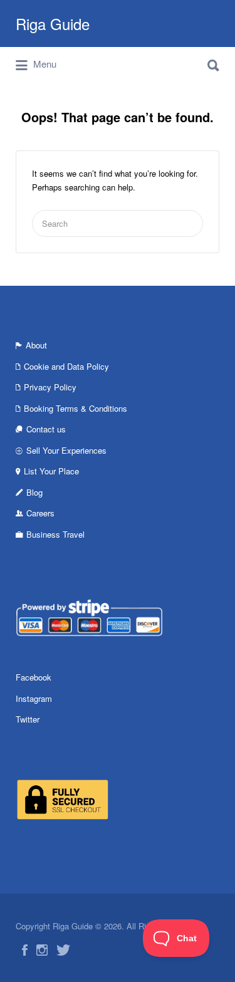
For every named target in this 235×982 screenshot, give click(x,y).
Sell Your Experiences (66, 450)
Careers (40, 513)
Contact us (46, 429)
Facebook (33, 677)
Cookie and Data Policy (66, 366)
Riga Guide (53, 23)
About (36, 345)
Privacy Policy (50, 387)
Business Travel (55, 534)
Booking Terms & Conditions (75, 408)
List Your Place (51, 471)
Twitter (27, 719)
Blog (34, 492)
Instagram (34, 698)
